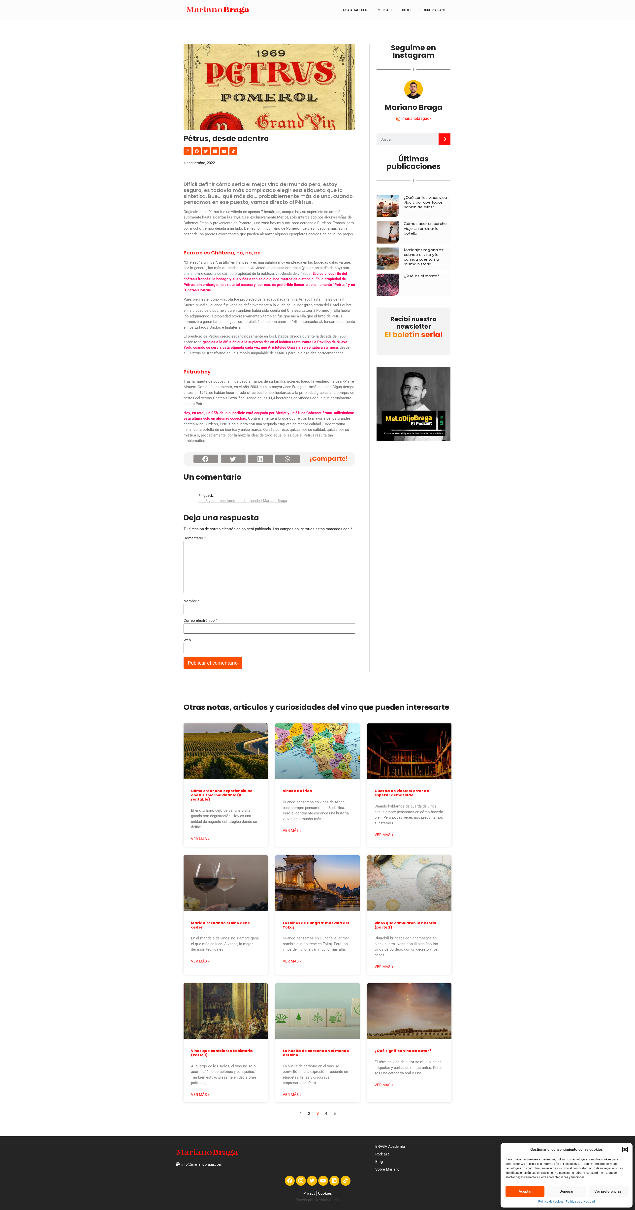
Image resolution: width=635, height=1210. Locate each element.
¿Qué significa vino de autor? (403, 1050)
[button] (625, 1149)
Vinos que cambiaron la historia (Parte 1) (222, 1052)
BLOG (406, 10)
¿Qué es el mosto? (421, 276)
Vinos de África (297, 790)
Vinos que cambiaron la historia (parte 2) (405, 925)
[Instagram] (187, 151)
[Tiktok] (233, 151)
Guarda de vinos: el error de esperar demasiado (402, 793)
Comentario (195, 538)
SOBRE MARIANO (433, 10)
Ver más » (200, 839)
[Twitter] (206, 151)
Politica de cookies (550, 1201)
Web (187, 640)
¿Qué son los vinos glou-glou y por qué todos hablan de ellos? (426, 202)
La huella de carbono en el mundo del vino (316, 1052)
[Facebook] (197, 151)
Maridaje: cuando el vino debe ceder (220, 925)
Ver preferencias (608, 1191)
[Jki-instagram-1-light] (301, 1181)
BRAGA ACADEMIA (353, 10)
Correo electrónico (200, 620)
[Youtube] (224, 151)
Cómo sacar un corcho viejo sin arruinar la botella (425, 228)
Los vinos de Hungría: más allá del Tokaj (316, 925)
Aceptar (525, 1191)
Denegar (566, 1191)
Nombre (191, 601)
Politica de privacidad (580, 1201)
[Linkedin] (215, 151)
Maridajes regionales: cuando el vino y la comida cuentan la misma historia (424, 257)
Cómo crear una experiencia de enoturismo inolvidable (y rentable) (222, 795)
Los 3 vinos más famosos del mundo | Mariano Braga (242, 500)
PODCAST (384, 10)
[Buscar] (444, 139)
